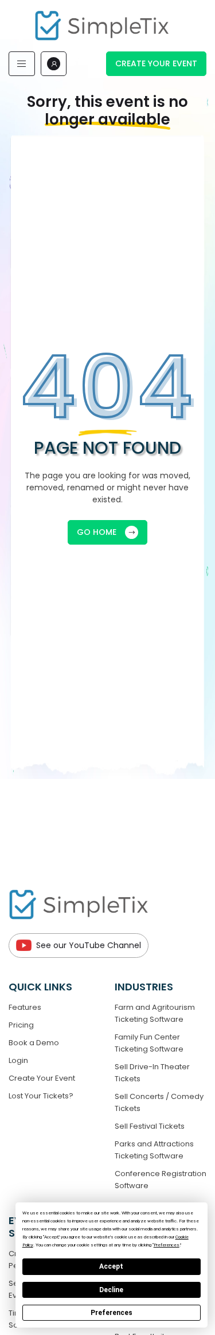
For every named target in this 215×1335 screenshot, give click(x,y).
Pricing (21, 1025)
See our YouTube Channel (88, 945)
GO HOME (96, 532)
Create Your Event (156, 63)
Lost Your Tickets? (41, 1095)
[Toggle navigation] (22, 63)
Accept (111, 1266)
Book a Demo (34, 1042)
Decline (111, 1290)
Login (18, 1060)
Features (25, 1007)
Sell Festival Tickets (150, 1126)
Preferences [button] (166, 1245)
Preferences (111, 1313)
